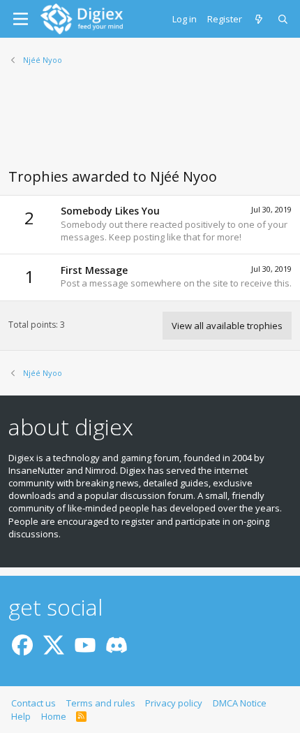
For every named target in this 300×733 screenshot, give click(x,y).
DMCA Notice (240, 703)
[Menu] (20, 19)
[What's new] (260, 19)
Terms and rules (100, 703)
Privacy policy (173, 703)
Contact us (33, 703)
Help (21, 716)
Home (53, 716)
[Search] (283, 19)
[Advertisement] (150, 125)
